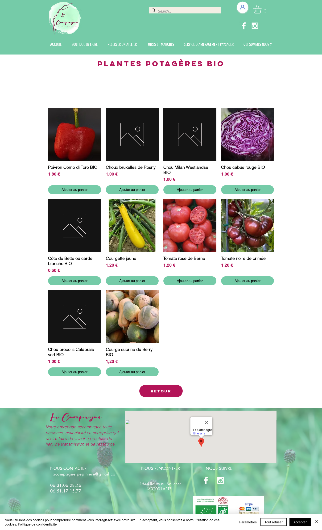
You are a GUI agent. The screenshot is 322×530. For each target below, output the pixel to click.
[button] (262, 9)
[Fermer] (316, 522)
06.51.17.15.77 (65, 491)
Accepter (300, 522)
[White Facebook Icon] (243, 25)
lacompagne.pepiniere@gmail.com (85, 474)
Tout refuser (273, 522)
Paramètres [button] (248, 522)
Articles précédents (161, 94)
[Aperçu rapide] (74, 134)
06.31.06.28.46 (65, 485)
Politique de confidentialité (37, 524)
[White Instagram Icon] (255, 25)
